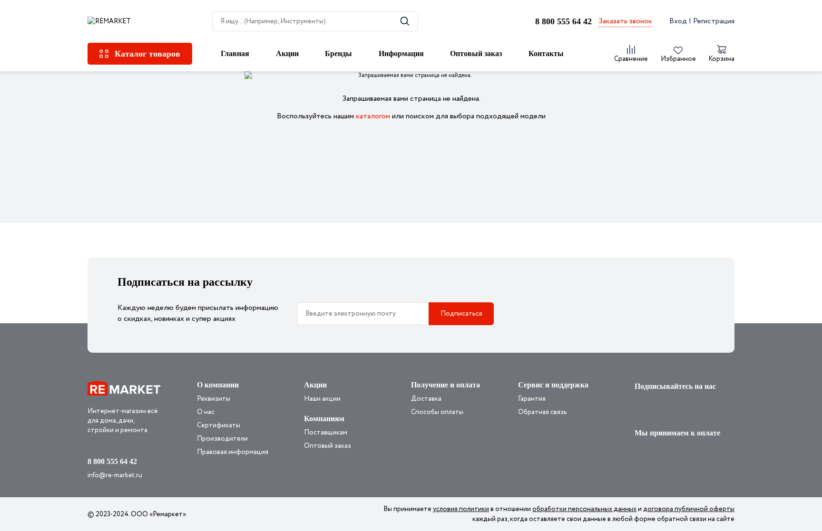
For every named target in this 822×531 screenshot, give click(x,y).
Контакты (546, 53)
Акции (287, 53)
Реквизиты (213, 399)
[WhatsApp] (643, 407)
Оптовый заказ (476, 53)
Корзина (721, 59)
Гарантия (532, 399)
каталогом (373, 116)
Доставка (426, 399)
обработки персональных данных (584, 509)
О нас (206, 412)
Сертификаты (218, 425)
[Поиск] (404, 20)
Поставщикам (325, 432)
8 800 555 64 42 (563, 21)
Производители (222, 439)
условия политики (461, 509)
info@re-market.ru (115, 475)
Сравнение (631, 59)
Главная (235, 53)
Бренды (338, 53)
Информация (401, 53)
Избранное (678, 59)
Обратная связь (542, 412)
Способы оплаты (437, 412)
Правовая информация (232, 452)
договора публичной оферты (688, 509)
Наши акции (322, 399)
